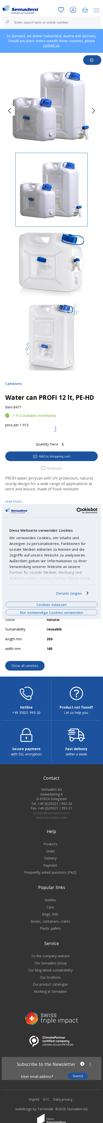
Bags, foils (50, 914)
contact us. (51, 45)
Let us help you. (76, 712)
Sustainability (15, 629)
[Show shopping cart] (85, 10)
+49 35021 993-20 (26, 712)
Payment (50, 865)
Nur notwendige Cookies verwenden (51, 612)
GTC (46, 1099)
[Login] (73, 10)
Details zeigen (69, 593)
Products (50, 844)
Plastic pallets (50, 928)
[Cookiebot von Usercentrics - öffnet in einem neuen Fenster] (76, 511)
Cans (50, 907)
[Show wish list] (61, 10)
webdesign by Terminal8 (34, 1109)
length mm (13, 639)
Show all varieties (24, 665)
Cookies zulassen (51, 604)
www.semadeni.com (51, 817)
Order (50, 851)
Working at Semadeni (50, 991)
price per (12, 425)
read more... (14, 501)
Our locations (50, 977)
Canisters (13, 383)
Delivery (50, 858)
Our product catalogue (50, 984)
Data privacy (62, 1099)
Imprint (34, 1099)
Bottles (50, 900)
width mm (13, 648)
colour (10, 619)
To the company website (50, 956)
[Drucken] (92, 60)
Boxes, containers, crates (50, 921)
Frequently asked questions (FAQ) (50, 872)
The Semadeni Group (50, 963)
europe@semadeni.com (51, 813)
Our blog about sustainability (50, 970)
